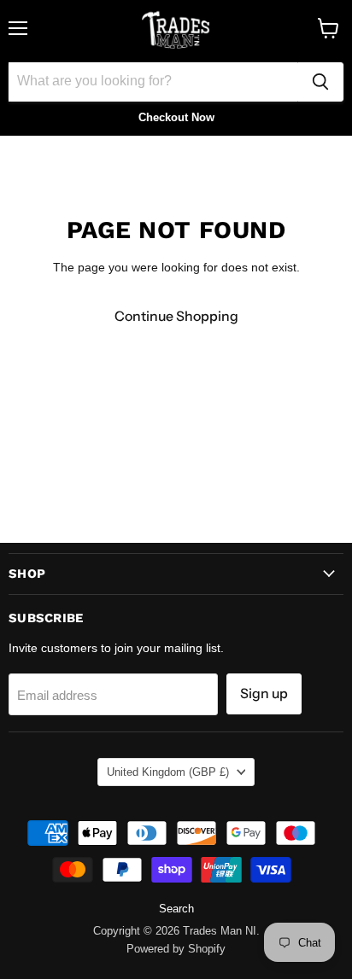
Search (176, 908)
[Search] (320, 82)
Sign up (264, 693)
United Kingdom (168, 772)
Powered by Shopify (176, 948)
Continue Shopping (176, 316)
